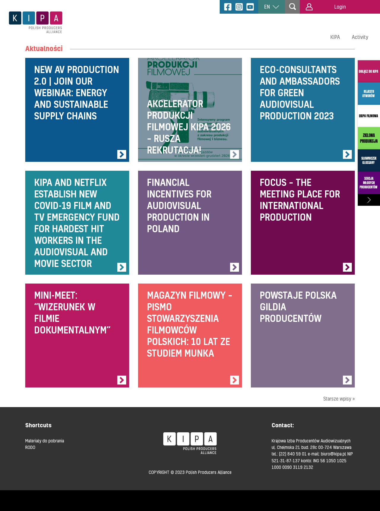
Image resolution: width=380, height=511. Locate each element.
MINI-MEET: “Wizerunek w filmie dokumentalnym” (77, 335)
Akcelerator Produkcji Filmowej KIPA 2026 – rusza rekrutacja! (190, 110)
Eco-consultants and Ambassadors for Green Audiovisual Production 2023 (303, 110)
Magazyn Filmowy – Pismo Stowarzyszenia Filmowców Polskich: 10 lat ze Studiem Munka (190, 335)
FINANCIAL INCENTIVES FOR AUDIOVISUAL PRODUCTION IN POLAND (190, 223)
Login (340, 6)
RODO (30, 447)
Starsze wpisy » (339, 398)
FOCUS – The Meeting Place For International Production (303, 223)
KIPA (335, 37)
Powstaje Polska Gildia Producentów (303, 335)
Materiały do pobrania (44, 440)
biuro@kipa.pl (333, 453)
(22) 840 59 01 (293, 453)
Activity (360, 37)
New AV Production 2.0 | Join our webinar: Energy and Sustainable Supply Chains (77, 110)
